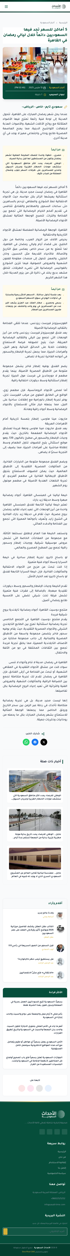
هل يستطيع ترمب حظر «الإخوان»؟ (36, 959)
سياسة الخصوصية (56, 1173)
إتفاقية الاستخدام (57, 1163)
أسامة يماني (48, 917)
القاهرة (62, 192)
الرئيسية (63, 23)
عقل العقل (49, 937)
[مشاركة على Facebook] (35, 742)
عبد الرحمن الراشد (46, 963)
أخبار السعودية (47, 23)
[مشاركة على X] (43, 742)
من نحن (62, 1157)
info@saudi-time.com (54, 1205)
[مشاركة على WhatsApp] (26, 742)
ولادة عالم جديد (46, 913)
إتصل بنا (62, 1168)
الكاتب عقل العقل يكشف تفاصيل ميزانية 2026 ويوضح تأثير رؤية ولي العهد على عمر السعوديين (32, 930)
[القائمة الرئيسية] (6, 6)
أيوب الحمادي (48, 949)
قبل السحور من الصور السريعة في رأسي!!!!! (31, 946)
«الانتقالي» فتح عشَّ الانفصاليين (36, 973)
